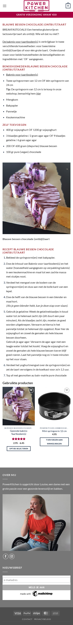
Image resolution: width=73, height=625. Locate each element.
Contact (27, 619)
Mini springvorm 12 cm (54, 431)
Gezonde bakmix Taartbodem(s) (18, 432)
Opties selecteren (18, 448)
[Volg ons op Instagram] (12, 556)
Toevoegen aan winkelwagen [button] (54, 442)
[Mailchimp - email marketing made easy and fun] (36, 593)
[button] (5, 6)
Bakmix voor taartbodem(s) (22, 74)
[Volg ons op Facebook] (5, 556)
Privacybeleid (42, 619)
